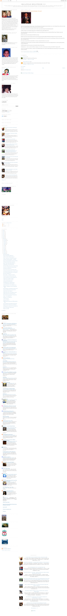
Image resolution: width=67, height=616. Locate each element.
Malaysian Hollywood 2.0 (33, 4)
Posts (3, 224)
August (5, 244)
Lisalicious (4, 511)
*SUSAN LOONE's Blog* (6, 468)
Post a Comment (23, 66)
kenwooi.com (4, 366)
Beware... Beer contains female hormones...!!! (9, 263)
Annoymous (24, 56)
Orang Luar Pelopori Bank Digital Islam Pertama (8, 358)
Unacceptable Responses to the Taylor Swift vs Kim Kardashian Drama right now (12, 441)
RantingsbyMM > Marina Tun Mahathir (8, 462)
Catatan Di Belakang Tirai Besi (6, 452)
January (5, 253)
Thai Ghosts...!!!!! (3, 179)
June (4, 246)
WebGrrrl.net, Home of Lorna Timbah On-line (9, 347)
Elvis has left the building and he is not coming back (10, 272)
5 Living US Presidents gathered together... (9, 283)
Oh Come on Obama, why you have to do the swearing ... (10, 265)
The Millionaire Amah (9, 491)
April (4, 249)
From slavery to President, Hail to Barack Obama (9, 267)
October (5, 241)
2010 (3, 236)
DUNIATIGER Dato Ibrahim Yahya (8, 434)
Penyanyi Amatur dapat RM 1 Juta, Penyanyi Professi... (10, 260)
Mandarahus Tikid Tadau (6, 382)
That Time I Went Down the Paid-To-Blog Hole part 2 (9, 348)
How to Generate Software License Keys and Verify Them (10, 353)
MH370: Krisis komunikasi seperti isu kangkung (8, 457)
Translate (8, 111)
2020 (3, 230)
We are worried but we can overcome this (36, 567)
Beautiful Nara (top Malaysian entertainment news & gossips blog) (10, 340)
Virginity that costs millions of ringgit (8, 278)
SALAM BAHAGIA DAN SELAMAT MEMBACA (9, 435)
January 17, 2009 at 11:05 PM (28, 59)
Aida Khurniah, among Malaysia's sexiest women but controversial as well (10, 170)
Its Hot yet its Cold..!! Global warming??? (8, 256)
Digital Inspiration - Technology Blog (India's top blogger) (9, 352)
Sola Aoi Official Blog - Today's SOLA (8, 487)
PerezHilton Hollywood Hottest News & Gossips (9, 405)
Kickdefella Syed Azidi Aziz (6, 456)
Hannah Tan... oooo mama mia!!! (7, 297)
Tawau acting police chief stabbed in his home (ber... (10, 303)
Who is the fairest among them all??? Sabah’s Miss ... (10, 294)
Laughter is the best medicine (6, 417)
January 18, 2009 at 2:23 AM (28, 64)
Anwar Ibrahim (5, 360)
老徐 (3, 496)
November (5, 240)
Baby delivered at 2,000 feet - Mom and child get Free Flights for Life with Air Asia (10, 144)
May (4, 248)
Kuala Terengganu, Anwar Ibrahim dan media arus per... (10, 288)
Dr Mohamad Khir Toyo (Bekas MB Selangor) (9, 451)
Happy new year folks (6, 308)
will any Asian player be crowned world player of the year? (31, 11)
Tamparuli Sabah (5, 399)
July (4, 245)
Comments (4, 225)
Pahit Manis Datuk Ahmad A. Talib (8, 420)
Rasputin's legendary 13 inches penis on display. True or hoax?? (36, 562)
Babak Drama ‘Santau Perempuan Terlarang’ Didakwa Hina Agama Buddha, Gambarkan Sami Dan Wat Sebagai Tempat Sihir (10, 342)
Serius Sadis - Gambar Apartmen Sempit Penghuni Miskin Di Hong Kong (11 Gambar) (11, 428)
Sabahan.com (5, 393)
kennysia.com (5, 447)
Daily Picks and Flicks (6, 416)
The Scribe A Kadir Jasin (6, 357)
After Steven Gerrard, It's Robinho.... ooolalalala (9, 259)
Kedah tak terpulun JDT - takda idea (7, 421)
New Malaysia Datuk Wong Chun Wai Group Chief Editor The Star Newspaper (10, 481)
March (4, 250)
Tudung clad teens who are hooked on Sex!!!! (9, 293)
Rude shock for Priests (6, 254)
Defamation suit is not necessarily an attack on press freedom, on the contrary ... (9, 329)
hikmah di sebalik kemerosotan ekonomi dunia (9, 289)
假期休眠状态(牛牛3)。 (6, 497)
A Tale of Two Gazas (6, 298)
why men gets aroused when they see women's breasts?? (10, 270)
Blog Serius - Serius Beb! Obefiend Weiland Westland (9, 426)
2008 (3, 310)
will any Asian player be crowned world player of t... (10, 277)
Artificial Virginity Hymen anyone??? (8, 279)
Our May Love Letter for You (6, 367)
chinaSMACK (5, 377)
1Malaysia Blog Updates (6, 502)
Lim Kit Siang (5, 333)
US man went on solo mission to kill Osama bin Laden (36, 557)
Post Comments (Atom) (28, 69)
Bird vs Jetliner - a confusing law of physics (9, 274)
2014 (3, 231)
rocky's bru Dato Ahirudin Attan (7, 327)
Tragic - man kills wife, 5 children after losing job (9, 258)
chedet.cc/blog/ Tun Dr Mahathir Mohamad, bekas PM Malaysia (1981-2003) (10, 504)
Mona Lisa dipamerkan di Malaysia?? (8, 255)
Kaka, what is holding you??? (7, 273)
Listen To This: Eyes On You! (6, 406)
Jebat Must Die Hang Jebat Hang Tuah (8, 411)
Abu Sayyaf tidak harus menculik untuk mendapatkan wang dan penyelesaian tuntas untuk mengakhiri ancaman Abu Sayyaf (10, 150)
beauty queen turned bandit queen (7, 281)
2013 (3, 232)
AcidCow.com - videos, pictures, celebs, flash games (10, 323)
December (5, 239)
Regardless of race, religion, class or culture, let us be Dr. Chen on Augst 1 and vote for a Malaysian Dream (9, 335)
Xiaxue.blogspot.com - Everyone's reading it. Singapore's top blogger (9, 440)
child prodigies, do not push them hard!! (8, 264)
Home (2, 219)
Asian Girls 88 (5, 507)
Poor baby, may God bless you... (7, 268)
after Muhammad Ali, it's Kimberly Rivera (8, 282)
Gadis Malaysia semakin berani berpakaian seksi (10, 174)
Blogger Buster (5, 473)
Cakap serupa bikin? (5, 372)
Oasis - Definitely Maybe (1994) (10, 383)
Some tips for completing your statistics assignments (9, 389)
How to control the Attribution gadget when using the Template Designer (12, 474)
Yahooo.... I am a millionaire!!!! (7, 296)
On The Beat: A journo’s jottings (10, 481)
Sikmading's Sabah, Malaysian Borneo (8, 490)
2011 (3, 235)
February (5, 251)
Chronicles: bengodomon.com (7, 509)
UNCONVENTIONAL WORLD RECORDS (9, 388)
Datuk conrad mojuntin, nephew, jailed (8, 307)
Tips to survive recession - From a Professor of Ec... (10, 269)
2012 (3, 234)
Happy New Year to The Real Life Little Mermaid (9, 304)
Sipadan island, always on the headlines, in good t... (10, 292)
